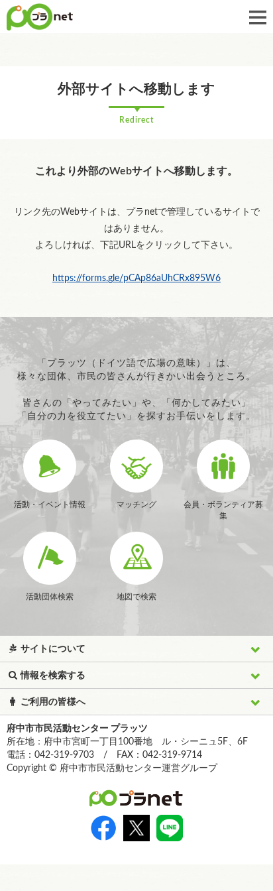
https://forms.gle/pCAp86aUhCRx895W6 (136, 278)
